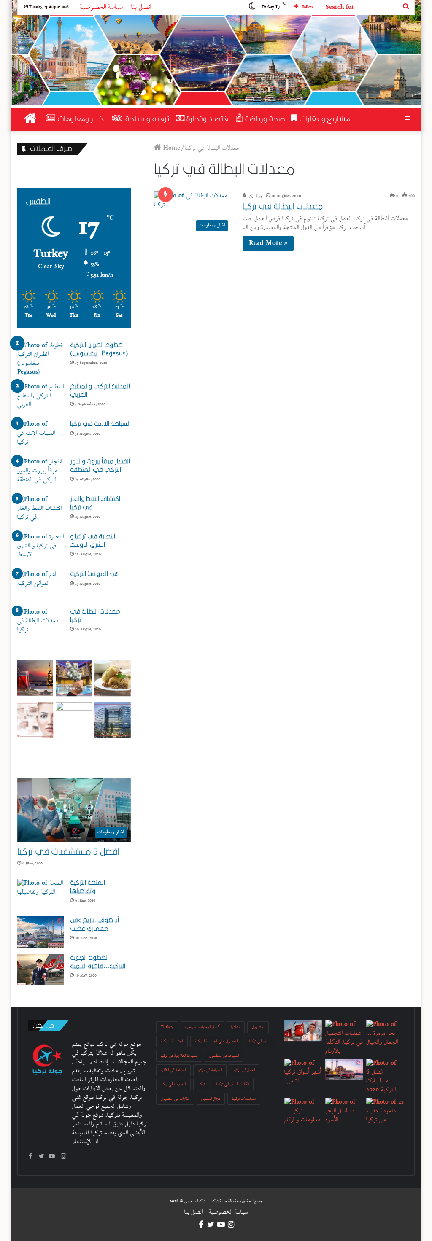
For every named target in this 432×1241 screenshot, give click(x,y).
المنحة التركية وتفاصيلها (87, 886)
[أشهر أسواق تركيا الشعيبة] (303, 1072)
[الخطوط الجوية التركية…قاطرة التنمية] (40, 969)
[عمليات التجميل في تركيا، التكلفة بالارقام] (344, 1037)
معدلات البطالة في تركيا (283, 206)
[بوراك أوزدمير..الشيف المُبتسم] (303, 1030)
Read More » (268, 243)
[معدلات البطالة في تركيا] (40, 623)
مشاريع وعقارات (323, 119)
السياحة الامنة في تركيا (100, 424)
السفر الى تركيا (259, 1041)
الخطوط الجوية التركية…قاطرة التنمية (97, 961)
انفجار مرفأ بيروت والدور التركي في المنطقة (100, 465)
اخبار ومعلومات (80, 119)
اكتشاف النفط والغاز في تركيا (95, 503)
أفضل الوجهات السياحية (202, 1027)
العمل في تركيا (244, 1070)
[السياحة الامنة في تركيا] (40, 436)
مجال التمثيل (210, 1098)
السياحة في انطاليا (173, 1070)
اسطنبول (258, 1027)
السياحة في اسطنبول (224, 1055)
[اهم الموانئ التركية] (40, 586)
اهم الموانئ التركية (95, 574)
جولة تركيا (254, 195)
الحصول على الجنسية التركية (216, 1041)
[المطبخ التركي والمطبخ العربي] (40, 398)
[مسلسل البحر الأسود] (344, 1111)
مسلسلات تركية (244, 1098)
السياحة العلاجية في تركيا (179, 1055)
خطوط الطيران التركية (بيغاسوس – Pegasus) (99, 349)
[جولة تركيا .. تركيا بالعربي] (39, 51)
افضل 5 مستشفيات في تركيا (68, 852)
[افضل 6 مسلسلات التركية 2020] (385, 1076)
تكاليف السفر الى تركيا (232, 1084)
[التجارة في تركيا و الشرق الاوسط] (40, 548)
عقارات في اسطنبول (175, 1098)
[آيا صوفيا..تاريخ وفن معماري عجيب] (40, 932)
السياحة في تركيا (210, 1070)
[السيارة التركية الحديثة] (344, 1069)
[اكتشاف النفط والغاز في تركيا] (40, 511)
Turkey (167, 1027)
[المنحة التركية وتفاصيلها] (40, 894)
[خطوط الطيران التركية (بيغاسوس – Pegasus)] (40, 359)
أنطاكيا (235, 1027)
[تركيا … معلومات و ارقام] (303, 1111)
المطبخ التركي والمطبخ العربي (100, 390)
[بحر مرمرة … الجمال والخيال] (385, 1033)
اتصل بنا (141, 7)
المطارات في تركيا (173, 1084)
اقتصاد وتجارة (207, 119)
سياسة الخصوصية (101, 7)
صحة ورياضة (264, 119)
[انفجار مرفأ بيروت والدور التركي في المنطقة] (40, 473)
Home (170, 148)
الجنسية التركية (172, 1041)
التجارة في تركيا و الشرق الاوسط (92, 540)
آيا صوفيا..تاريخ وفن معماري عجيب (94, 924)
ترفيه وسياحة (146, 119)
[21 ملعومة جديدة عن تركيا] (385, 1111)
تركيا (201, 1084)
